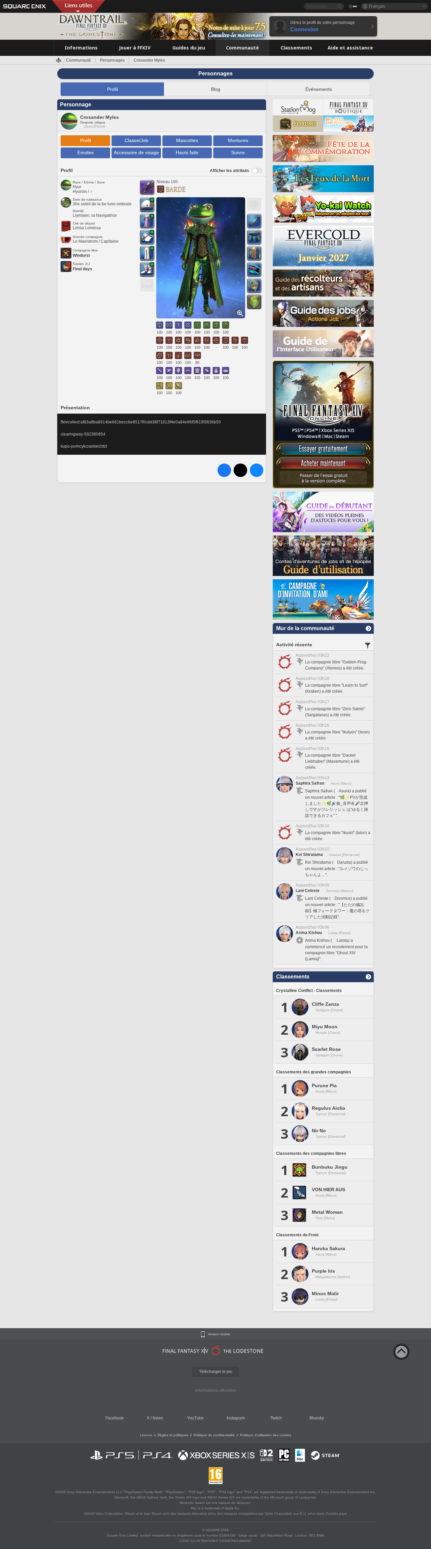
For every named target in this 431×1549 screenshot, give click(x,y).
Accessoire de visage (136, 152)
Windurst (81, 255)
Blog (215, 89)
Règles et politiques (173, 1435)
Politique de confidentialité (214, 1435)
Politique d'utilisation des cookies (265, 1435)
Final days (82, 269)
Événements (318, 89)
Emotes (85, 152)
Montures (238, 140)
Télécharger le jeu (215, 1371)
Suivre (238, 152)
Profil (112, 89)
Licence (146, 1435)
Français (377, 6)
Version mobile (219, 1334)
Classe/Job (136, 140)
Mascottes (187, 140)
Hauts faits (187, 152)
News (158, 1418)
